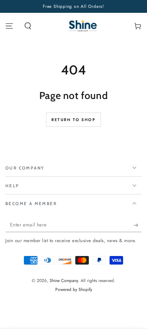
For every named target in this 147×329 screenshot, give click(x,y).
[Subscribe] (137, 225)
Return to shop (73, 119)
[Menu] (9, 26)
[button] (28, 26)
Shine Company (64, 280)
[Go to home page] (83, 26)
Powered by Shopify (73, 290)
